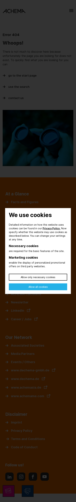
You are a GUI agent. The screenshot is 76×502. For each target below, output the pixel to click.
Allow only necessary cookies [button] (38, 277)
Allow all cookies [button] (38, 286)
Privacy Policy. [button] (51, 228)
